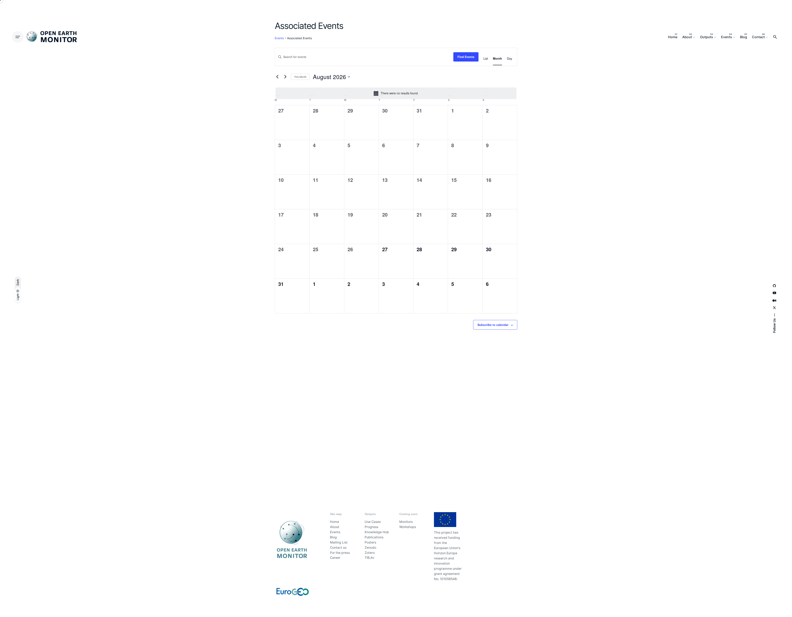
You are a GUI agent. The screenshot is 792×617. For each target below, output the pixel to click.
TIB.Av (369, 558)
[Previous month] (277, 76)
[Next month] (285, 76)
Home (334, 522)
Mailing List (339, 542)
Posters (370, 542)
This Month (300, 76)
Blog (333, 537)
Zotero (370, 553)
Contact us (338, 547)
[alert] (396, 93)
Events (335, 532)
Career (335, 558)
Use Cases (373, 522)
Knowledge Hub (377, 532)
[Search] (775, 37)
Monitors (406, 522)
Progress (371, 527)
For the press (340, 553)
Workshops (407, 527)
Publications (374, 537)
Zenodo (370, 547)
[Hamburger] (18, 37)
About (334, 527)
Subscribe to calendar (492, 325)
